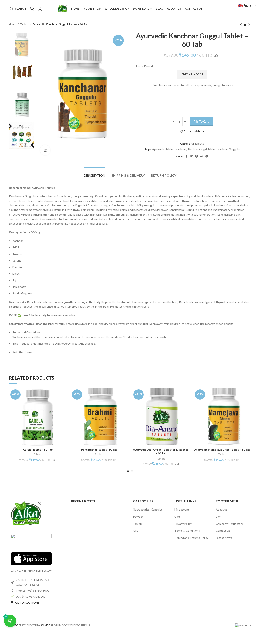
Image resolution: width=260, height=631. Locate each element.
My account (181, 509)
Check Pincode (192, 74)
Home (13, 24)
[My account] (40, 9)
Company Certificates (230, 523)
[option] (21, 45)
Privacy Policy (183, 523)
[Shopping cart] (32, 9)
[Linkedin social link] (201, 156)
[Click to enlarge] (45, 150)
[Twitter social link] (191, 156)
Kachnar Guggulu (229, 149)
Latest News (224, 537)
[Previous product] (241, 25)
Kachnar (181, 149)
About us (222, 509)
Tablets (24, 24)
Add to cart (201, 121)
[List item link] (37, 590)
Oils (135, 530)
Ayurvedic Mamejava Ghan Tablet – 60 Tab (222, 449)
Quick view (63, 394)
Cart (177, 516)
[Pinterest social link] (196, 156)
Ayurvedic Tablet (162, 149)
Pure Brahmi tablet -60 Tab (99, 449)
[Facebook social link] (186, 156)
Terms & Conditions (187, 530)
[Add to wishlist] (63, 403)
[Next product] (249, 25)
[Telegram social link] (206, 156)
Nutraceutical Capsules (148, 509)
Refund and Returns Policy (191, 537)
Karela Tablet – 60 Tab (38, 449)
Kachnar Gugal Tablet (202, 149)
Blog (218, 516)
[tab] (94, 173)
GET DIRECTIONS (27, 602)
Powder (138, 516)
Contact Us (223, 530)
